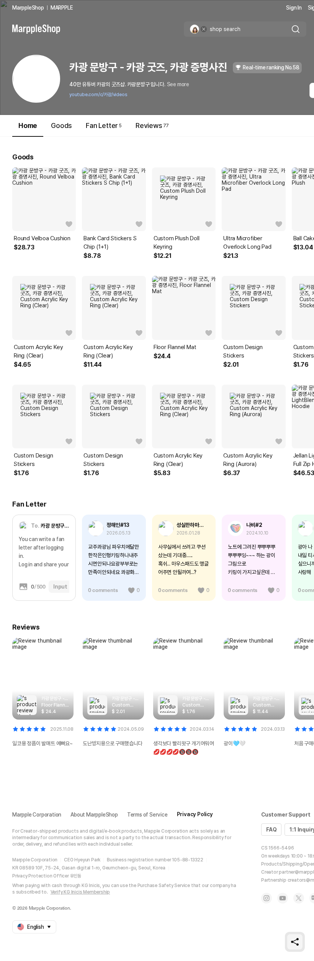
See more (178, 84)
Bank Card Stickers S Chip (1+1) (109, 242)
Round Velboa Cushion (42, 238)
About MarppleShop (94, 815)
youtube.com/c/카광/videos (98, 94)
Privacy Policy (195, 814)
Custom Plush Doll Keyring (177, 242)
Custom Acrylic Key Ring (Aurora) (247, 459)
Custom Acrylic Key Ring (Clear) (38, 351)
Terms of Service (147, 815)
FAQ (271, 830)
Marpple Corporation (36, 815)
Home (27, 125)
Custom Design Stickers (242, 351)
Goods (61, 125)
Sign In (294, 8)
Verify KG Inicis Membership (80, 892)
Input (60, 587)
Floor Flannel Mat (175, 347)
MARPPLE (62, 8)
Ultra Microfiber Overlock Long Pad (247, 242)
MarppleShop (28, 8)
